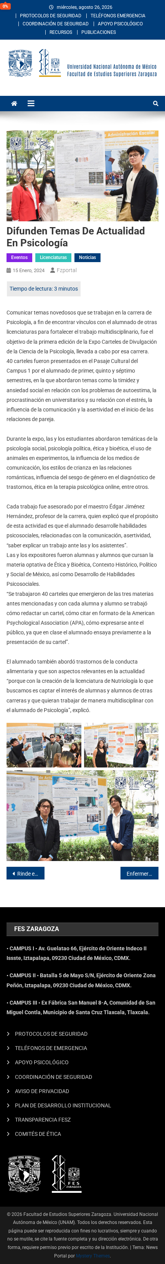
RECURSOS (61, 32)
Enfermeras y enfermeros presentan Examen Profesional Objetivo (142, 874)
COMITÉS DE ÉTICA (38, 1134)
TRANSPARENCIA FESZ (43, 1120)
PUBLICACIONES (98, 32)
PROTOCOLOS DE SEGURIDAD (50, 15)
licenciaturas (53, 257)
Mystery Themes (93, 1256)
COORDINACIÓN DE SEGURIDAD (56, 24)
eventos (19, 257)
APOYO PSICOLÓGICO (120, 24)
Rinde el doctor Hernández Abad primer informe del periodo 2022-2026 (31, 874)
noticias (87, 257)
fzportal (67, 270)
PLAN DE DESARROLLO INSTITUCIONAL (63, 1105)
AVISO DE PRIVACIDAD (42, 1091)
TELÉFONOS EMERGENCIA (118, 15)
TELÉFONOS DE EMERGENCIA (51, 1048)
